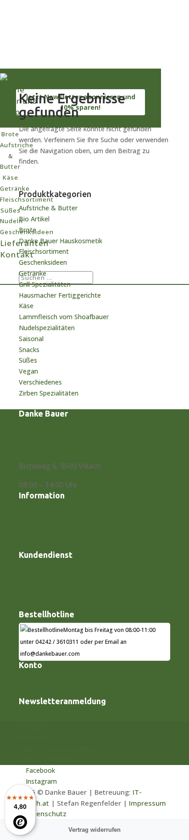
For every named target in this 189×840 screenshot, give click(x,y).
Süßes (28, 360)
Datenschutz (46, 813)
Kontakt (17, 254)
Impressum (147, 803)
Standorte (36, 544)
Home (12, 89)
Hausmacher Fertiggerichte (60, 295)
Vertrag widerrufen (52, 604)
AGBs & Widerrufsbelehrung (68, 592)
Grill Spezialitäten (45, 284)
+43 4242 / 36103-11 (53, 428)
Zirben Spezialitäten (48, 393)
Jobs (26, 509)
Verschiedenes (40, 382)
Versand (33, 533)
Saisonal (31, 338)
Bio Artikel (34, 218)
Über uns (18, 101)
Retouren (35, 581)
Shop (10, 112)
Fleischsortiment (44, 251)
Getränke (32, 273)
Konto (29, 679)
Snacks (29, 349)
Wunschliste (40, 691)
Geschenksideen (43, 262)
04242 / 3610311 (57, 642)
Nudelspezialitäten (47, 327)
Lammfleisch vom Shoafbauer (64, 316)
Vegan (28, 371)
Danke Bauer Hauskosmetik (60, 240)
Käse (26, 305)
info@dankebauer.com (58, 447)
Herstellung (39, 521)
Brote (27, 229)
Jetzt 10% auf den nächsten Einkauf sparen (93, 715)
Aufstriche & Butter (48, 207)
